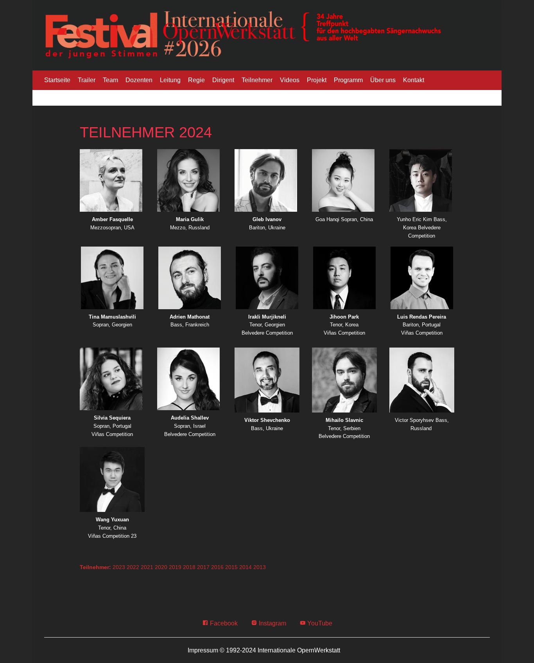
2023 (119, 567)
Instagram (271, 623)
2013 (259, 567)
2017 (203, 567)
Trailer (86, 80)
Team (110, 80)
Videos (289, 80)
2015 (231, 567)
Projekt (316, 80)
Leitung (170, 80)
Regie (196, 80)
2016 (217, 567)
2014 (245, 567)
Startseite (57, 80)
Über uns (383, 80)
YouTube (319, 623)
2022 (133, 567)
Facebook (223, 623)
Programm (348, 80)
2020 (161, 567)
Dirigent (223, 80)
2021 (147, 567)
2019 (175, 567)
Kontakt (413, 80)
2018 (189, 567)
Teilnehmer (257, 80)
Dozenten (138, 80)
